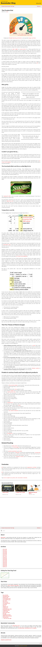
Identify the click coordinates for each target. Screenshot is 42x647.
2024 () (5, 564)
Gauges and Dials (32, 38)
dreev (7, 11)
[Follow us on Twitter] (39, 3)
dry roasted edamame (13, 410)
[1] (37, 63)
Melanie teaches (35, 368)
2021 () (5, 560)
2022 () (5, 562)
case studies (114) (6, 599)
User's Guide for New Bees (13, 585)
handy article (14, 445)
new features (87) (6, 603)
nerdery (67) (5, 607)
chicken (12, 390)
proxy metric (23, 49)
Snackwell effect (7, 196)
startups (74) (5, 606)
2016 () (5, 555)
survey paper (16, 447)
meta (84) (5, 604)
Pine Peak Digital (24, 645)
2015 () (5, 553)
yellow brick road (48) (7, 615)
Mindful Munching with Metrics (15, 38)
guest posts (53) (6, 612)
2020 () (5, 559)
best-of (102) (5, 602)
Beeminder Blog (8, 3)
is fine (19, 405)
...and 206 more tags (7, 618)
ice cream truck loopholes (21, 256)
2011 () (5, 549)
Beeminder (3, 537)
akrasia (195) (5, 597)
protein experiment (12, 451)
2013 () (5, 551)
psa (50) (4, 613)
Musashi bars (10, 402)
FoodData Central (19, 456)
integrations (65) (6, 610)
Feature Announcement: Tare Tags (8, 6)
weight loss (9, 477)
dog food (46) (5, 617)
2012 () (5, 550)
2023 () (5, 563)
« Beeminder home (4, 1)
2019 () (5, 558)
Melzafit (17, 452)
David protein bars (11, 391)
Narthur (20, 645)
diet (16, 477)
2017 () (5, 556)
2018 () (5, 557)
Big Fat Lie (9, 201)
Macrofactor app (6, 244)
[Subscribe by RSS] (38, 3)
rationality (25, 477)
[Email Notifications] (36, 3)
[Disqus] (21, 512)
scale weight (15, 49)
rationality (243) (6, 596)
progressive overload (31, 467)
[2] (12, 201)
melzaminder (20, 477)
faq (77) (4, 605)
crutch (33, 345)
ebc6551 (40, 643)
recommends (37, 452)
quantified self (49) (6, 614)
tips (12, 477)
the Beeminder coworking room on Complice (27, 628)
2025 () (5, 565)
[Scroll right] (40, 490)
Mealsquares (10, 433)
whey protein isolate (13, 385)
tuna (16, 389)
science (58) (5, 611)
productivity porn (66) (7, 609)
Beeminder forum (16, 625)
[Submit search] (2, 531)
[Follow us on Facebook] (40, 3)
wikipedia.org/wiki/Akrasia (6, 639)
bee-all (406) (5, 595)
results (20, 451)
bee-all (5, 477)
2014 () (5, 552)
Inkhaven (38, 6)
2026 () (5, 566)
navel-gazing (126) (6, 598)
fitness (14, 477)
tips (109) (5, 600)
